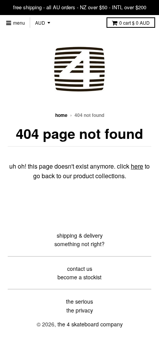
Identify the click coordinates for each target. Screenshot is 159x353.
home (61, 114)
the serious (79, 301)
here (137, 166)
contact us (79, 268)
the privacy (79, 310)
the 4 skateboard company (90, 324)
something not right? (79, 244)
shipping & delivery (80, 235)
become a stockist (79, 277)
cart (134, 22)
